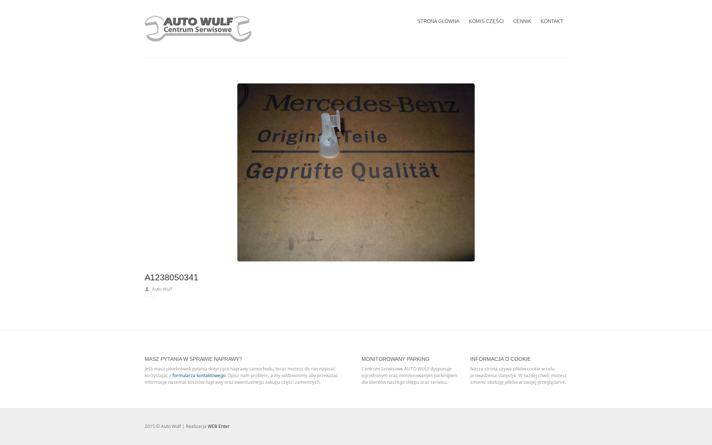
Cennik (522, 21)
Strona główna (438, 21)
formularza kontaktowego (198, 375)
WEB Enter (219, 426)
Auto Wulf (162, 289)
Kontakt (552, 21)
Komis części (486, 21)
